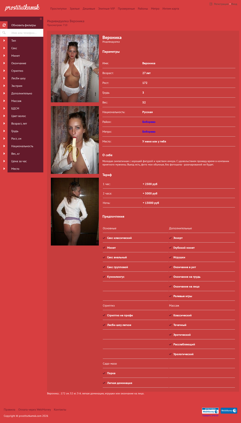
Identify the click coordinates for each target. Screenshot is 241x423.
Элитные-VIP (106, 8)
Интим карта (170, 8)
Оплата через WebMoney (34, 409)
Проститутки (58, 8)
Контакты (60, 409)
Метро (155, 8)
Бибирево (149, 122)
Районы (143, 8)
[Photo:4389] (75, 140)
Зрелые (75, 8)
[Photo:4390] (75, 212)
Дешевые (89, 8)
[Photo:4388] (75, 68)
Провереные (126, 8)
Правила (9, 409)
